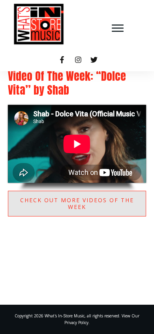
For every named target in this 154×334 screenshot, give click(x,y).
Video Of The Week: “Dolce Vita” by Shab (67, 83)
